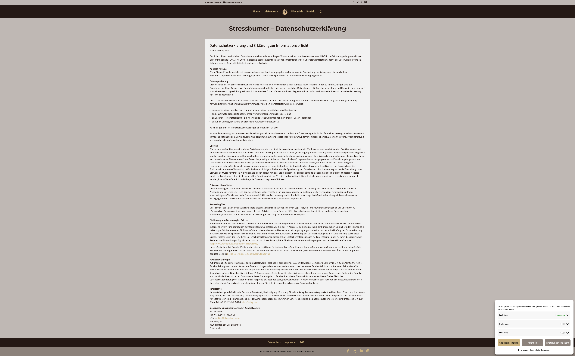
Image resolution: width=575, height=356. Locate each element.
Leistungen (270, 11)
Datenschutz (523, 350)
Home (256, 11)
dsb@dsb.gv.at (249, 302)
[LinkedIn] (361, 3)
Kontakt (311, 11)
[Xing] (357, 3)
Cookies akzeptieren (509, 342)
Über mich (297, 11)
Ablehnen (532, 342)
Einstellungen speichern (557, 342)
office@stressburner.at (228, 317)
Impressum (545, 350)
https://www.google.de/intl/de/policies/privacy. (234, 243)
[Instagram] (365, 3)
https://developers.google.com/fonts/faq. (248, 253)
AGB (302, 342)
